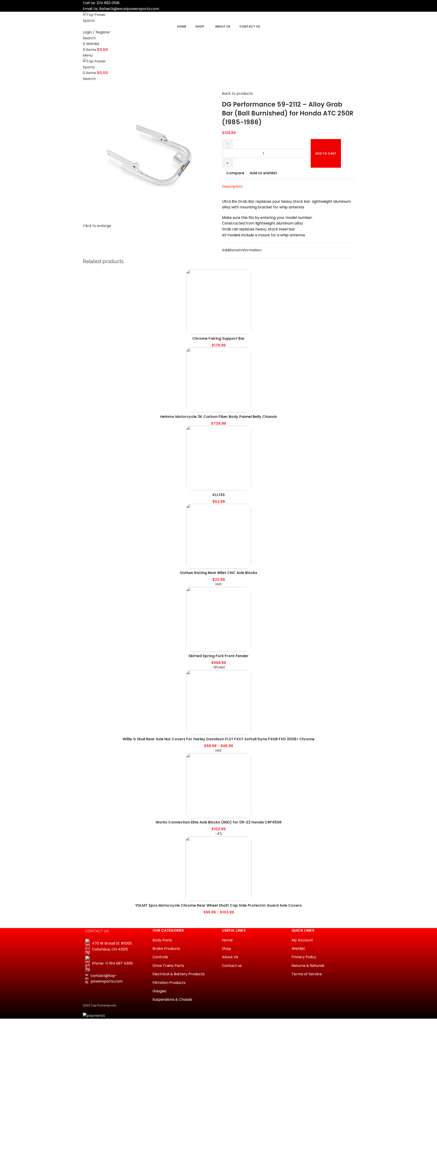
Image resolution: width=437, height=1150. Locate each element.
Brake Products (166, 948)
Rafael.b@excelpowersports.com (129, 8)
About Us (230, 957)
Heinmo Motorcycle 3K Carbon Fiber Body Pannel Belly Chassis (218, 416)
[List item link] (114, 963)
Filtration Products (168, 982)
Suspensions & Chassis (172, 999)
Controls (160, 957)
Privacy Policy (304, 957)
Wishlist (298, 948)
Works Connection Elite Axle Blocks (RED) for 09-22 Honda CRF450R (218, 822)
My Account (302, 940)
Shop (226, 948)
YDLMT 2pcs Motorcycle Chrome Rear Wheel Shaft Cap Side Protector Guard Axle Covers (218, 905)
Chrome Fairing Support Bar (218, 338)
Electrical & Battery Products (178, 974)
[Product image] (218, 301)
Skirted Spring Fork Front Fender (218, 656)
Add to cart (325, 153)
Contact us (232, 965)
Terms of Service (307, 974)
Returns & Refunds (308, 965)
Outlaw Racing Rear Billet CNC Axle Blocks (218, 572)
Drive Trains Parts (168, 965)
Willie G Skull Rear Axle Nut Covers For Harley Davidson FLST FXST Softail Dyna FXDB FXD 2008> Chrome (218, 739)
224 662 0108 (108, 2)
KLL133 (219, 494)
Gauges (159, 991)
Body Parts (162, 940)
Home (227, 940)
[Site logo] (100, 17)
